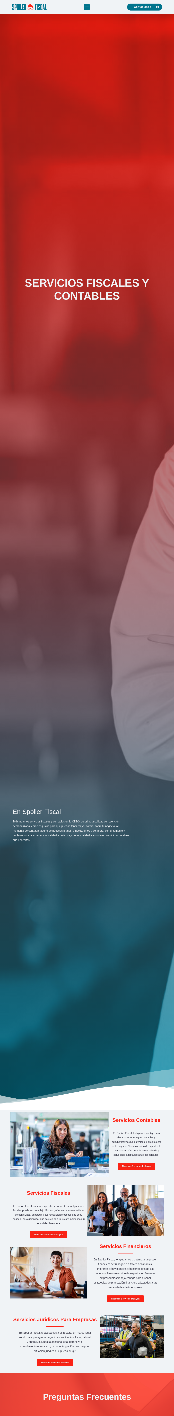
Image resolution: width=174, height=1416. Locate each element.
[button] (87, 7)
